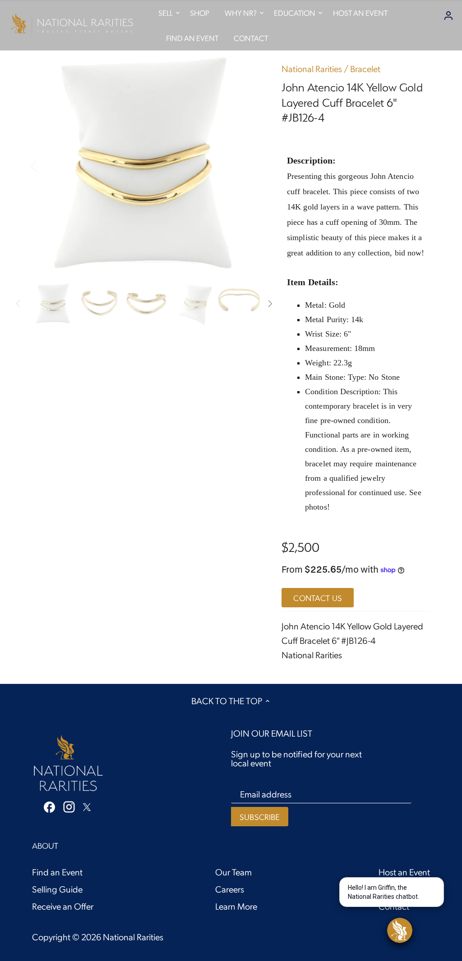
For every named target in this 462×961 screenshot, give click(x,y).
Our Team (233, 872)
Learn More (236, 906)
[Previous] (45, 165)
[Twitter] (87, 805)
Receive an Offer (62, 906)
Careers (229, 889)
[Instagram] (69, 806)
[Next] (246, 165)
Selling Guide (57, 889)
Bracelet (365, 68)
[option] (146, 165)
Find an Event (57, 872)
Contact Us (317, 597)
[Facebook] (49, 806)
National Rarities (312, 68)
